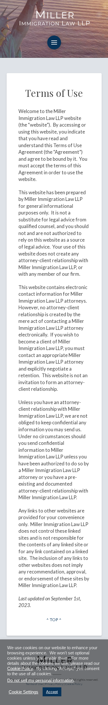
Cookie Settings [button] (23, 692)
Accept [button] (52, 692)
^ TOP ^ (53, 619)
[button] (54, 42)
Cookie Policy (20, 668)
